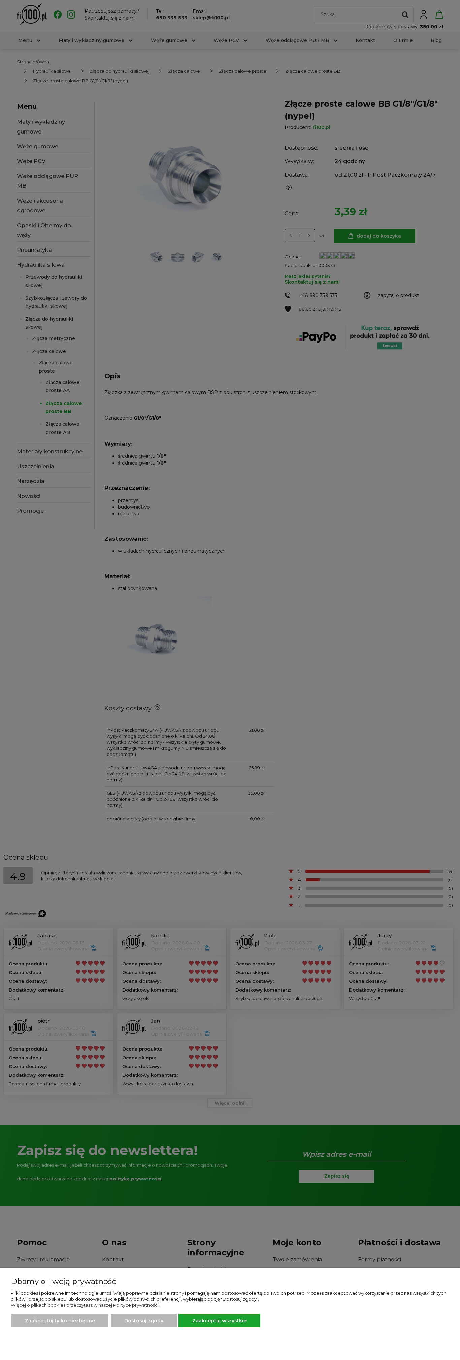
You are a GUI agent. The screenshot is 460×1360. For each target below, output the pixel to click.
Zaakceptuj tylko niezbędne (60, 1321)
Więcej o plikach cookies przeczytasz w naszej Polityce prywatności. (85, 1305)
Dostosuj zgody (143, 1321)
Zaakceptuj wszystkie (219, 1321)
